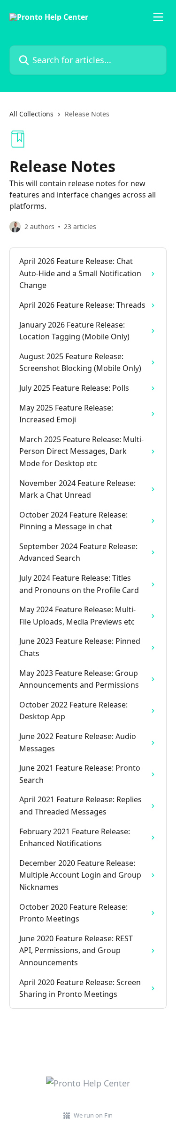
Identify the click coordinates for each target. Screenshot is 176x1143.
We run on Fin (93, 1115)
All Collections (31, 113)
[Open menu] (158, 17)
